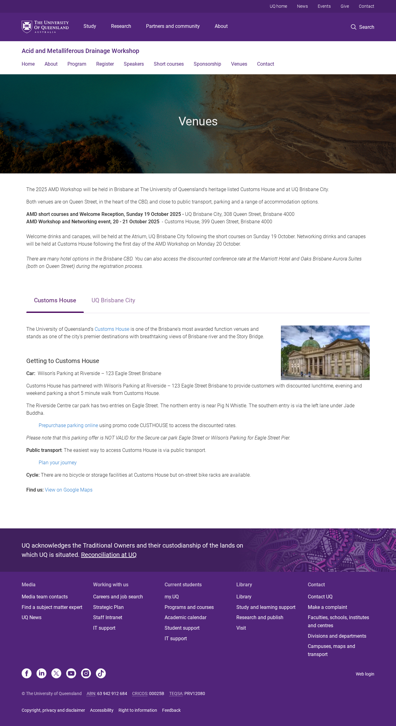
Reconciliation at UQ (109, 554)
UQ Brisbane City (113, 300)
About (221, 26)
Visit (241, 628)
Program (76, 64)
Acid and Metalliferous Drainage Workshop (80, 51)
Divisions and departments (337, 636)
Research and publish (259, 617)
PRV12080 (194, 693)
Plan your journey (58, 463)
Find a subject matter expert (52, 607)
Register (105, 64)
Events (324, 6)
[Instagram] (86, 674)
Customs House (55, 300)
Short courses (169, 64)
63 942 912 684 (112, 693)
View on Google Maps (69, 490)
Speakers (134, 64)
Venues (239, 64)
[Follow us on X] (56, 674)
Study (90, 26)
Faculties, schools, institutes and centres (338, 621)
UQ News (31, 617)
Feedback (171, 710)
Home (28, 64)
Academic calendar (185, 617)
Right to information (137, 710)
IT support (104, 628)
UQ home (278, 6)
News (302, 6)
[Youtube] (71, 674)
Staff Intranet (107, 617)
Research (121, 26)
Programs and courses (189, 607)
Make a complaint (327, 607)
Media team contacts (45, 597)
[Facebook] (27, 674)
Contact (366, 6)
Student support (182, 628)
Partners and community (173, 26)
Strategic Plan (108, 607)
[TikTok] (101, 674)
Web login (365, 673)
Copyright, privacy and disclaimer (53, 710)
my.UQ (172, 597)
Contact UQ (320, 597)
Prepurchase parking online (68, 425)
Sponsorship (207, 64)
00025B (156, 693)
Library (244, 597)
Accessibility (102, 710)
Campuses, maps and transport (331, 650)
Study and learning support (265, 607)
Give (345, 6)
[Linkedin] (41, 674)
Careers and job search (118, 597)
